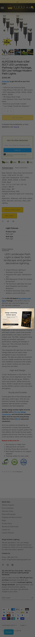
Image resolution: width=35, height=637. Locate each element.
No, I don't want (10, 326)
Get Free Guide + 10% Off (10, 324)
